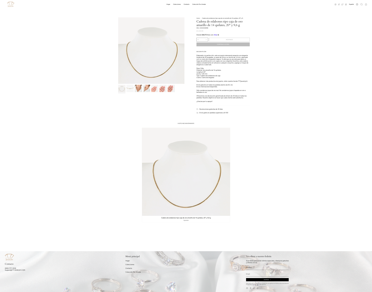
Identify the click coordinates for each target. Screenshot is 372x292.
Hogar (127, 261)
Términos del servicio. (260, 284)
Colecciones (129, 264)
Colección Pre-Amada (133, 272)
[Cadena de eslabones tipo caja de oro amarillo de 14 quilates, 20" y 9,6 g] (186, 172)
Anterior (118, 51)
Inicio (198, 18)
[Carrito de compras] (366, 4)
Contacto (128, 268)
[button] (177, 4)
